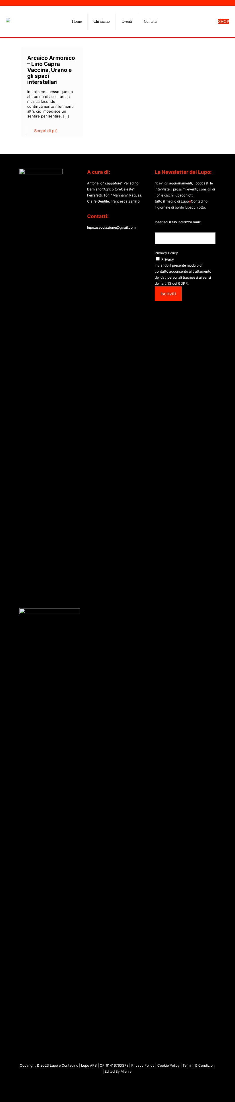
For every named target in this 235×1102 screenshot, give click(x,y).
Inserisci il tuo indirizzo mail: (178, 222)
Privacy (167, 259)
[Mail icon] (126, 1081)
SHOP (223, 21)
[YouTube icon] (114, 1081)
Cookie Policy (169, 1065)
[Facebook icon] (108, 1081)
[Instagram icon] (120, 1081)
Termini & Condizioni (199, 1065)
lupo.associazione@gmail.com (111, 227)
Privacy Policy (166, 253)
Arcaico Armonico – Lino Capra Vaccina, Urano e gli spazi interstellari (51, 70)
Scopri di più (46, 130)
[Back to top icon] (207, 1090)
